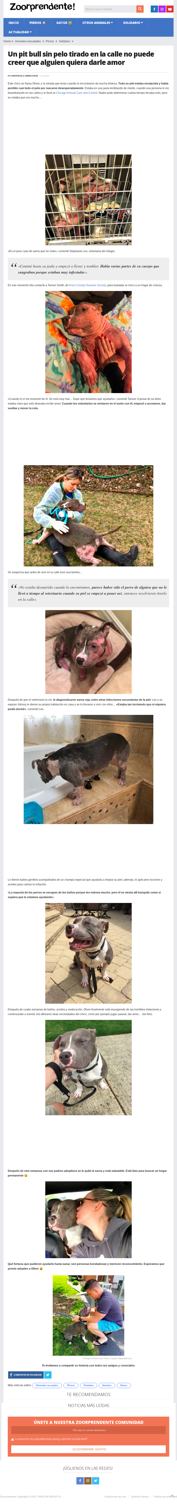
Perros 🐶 (37, 23)
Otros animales (96, 23)
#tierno (123, 1385)
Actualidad (19, 32)
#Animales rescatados (47, 1385)
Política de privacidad (165, 1496)
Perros (50, 41)
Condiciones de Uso (115, 1496)
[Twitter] (95, 1480)
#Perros (71, 1385)
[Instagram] (87, 1480)
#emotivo (106, 1385)
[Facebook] (80, 1480)
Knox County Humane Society (87, 285)
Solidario (131, 23)
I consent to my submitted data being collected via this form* (51, 1439)
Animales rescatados (28, 41)
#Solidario (89, 1385)
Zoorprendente (8, 1496)
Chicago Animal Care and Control (76, 92)
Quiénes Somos (140, 1496)
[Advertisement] (88, 127)
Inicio (14, 23)
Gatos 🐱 (64, 23)
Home (7, 41)
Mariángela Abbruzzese (24, 76)
